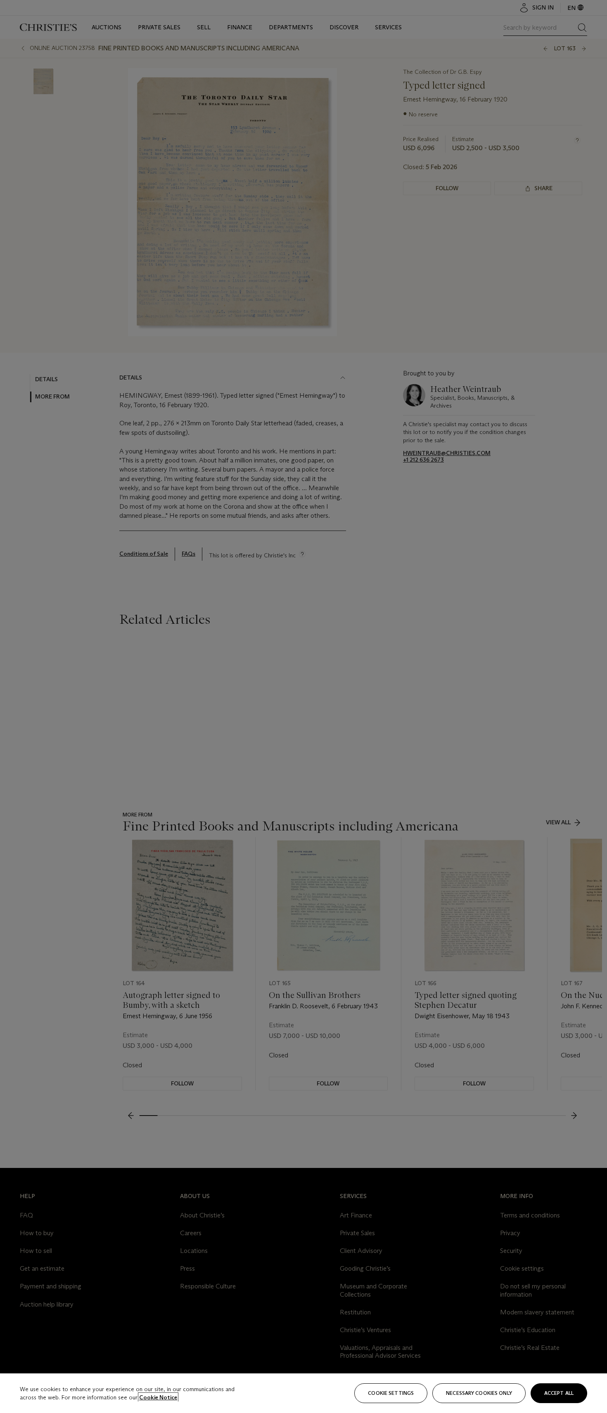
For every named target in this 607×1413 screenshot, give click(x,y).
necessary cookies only (479, 1393)
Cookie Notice (158, 1397)
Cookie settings (391, 1393)
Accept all (559, 1393)
